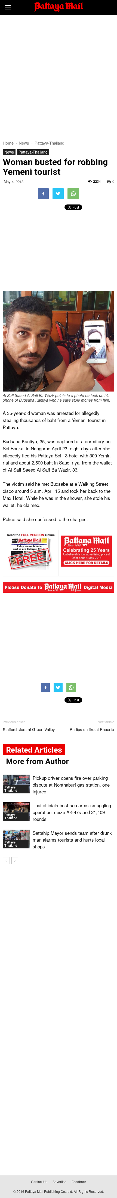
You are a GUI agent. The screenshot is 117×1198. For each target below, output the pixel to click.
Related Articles (34, 749)
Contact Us (39, 1181)
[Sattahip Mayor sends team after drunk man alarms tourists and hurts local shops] (16, 839)
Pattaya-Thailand (33, 152)
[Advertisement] (58, 76)
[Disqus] (58, 946)
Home (8, 143)
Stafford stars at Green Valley (29, 729)
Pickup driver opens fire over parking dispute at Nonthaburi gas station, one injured (71, 784)
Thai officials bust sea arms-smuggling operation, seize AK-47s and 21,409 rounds (72, 812)
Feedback (79, 1181)
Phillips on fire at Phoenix (92, 729)
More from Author (37, 761)
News (9, 152)
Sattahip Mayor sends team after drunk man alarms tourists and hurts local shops (72, 839)
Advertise (59, 1181)
